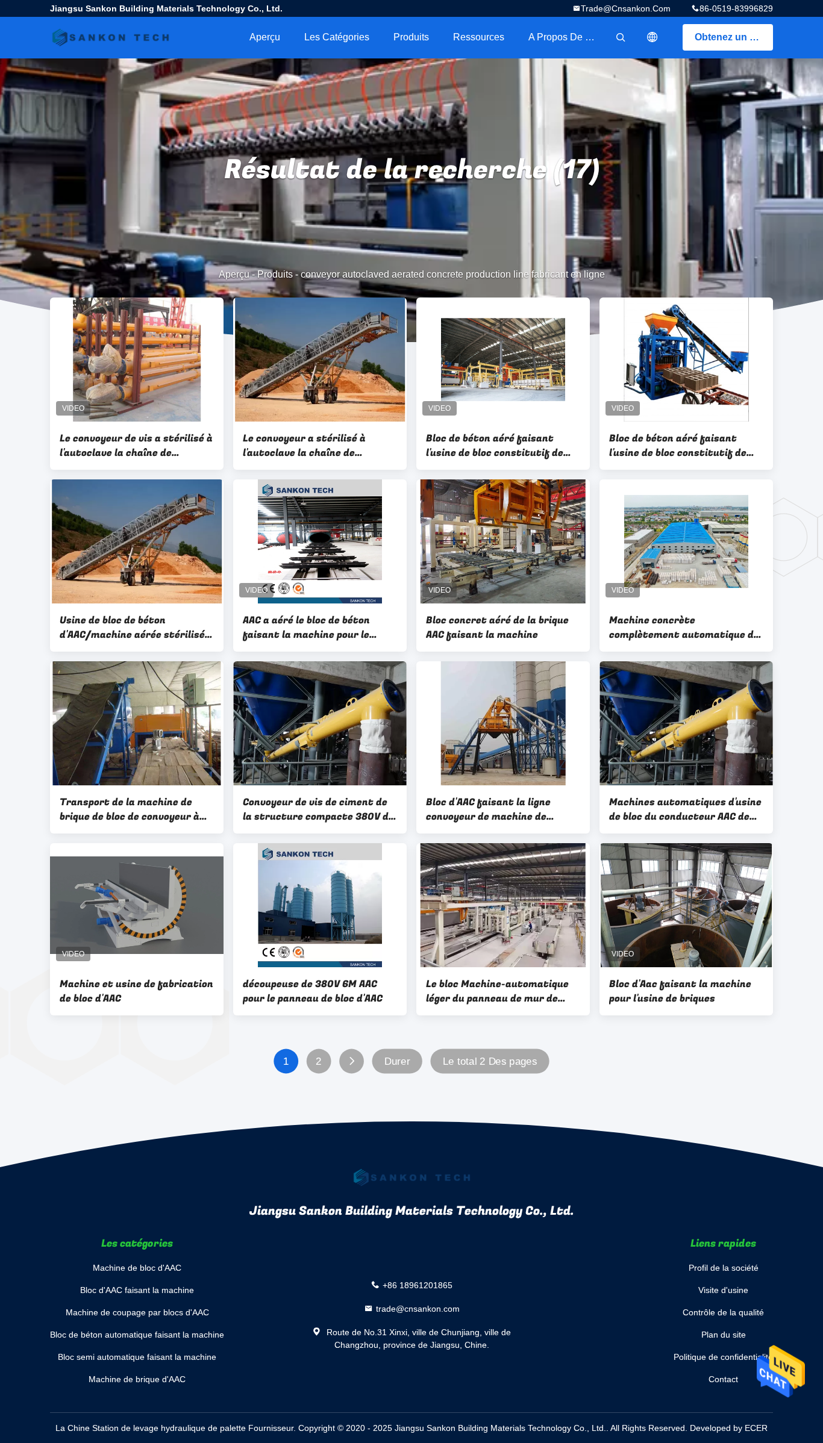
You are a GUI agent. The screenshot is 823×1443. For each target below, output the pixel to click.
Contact (723, 1379)
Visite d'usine (723, 1290)
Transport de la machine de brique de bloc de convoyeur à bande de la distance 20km (129, 809)
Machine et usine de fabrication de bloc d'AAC (136, 991)
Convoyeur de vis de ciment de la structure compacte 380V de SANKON (318, 809)
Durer (397, 1061)
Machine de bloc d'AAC (137, 1268)
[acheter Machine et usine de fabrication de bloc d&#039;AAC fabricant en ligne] (137, 905)
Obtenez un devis (734, 37)
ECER (756, 1428)
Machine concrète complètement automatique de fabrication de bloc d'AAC (684, 627)
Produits (411, 37)
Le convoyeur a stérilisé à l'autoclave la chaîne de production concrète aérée (307, 445)
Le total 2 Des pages (490, 1061)
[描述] (652, 37)
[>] (351, 1061)
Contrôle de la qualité (723, 1312)
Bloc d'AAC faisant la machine (137, 1290)
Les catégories (336, 37)
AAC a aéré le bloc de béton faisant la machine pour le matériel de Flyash (306, 627)
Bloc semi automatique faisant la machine (137, 1357)
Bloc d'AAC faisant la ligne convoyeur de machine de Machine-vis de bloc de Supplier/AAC (488, 809)
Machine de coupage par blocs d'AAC (137, 1312)
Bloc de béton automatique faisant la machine (137, 1334)
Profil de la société (724, 1268)
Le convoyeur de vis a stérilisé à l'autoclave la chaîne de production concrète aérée (136, 445)
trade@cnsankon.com (626, 8)
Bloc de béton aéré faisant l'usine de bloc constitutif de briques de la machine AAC (494, 445)
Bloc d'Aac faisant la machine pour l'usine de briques (680, 991)
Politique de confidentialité (723, 1357)
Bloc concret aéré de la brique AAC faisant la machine (497, 627)
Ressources (478, 37)
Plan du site (723, 1334)
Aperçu (264, 37)
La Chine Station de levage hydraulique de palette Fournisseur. (176, 1428)
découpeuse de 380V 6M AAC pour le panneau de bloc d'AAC (313, 991)
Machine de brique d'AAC (137, 1379)
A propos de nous (567, 37)
